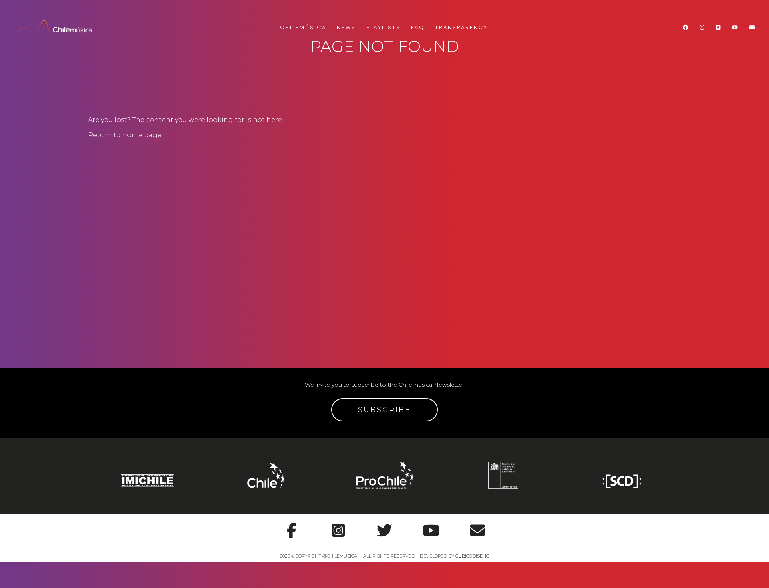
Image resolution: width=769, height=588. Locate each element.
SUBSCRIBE (384, 409)
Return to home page (124, 135)
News (346, 27)
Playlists (383, 27)
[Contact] (477, 525)
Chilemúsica (303, 27)
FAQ (418, 27)
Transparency (461, 27)
